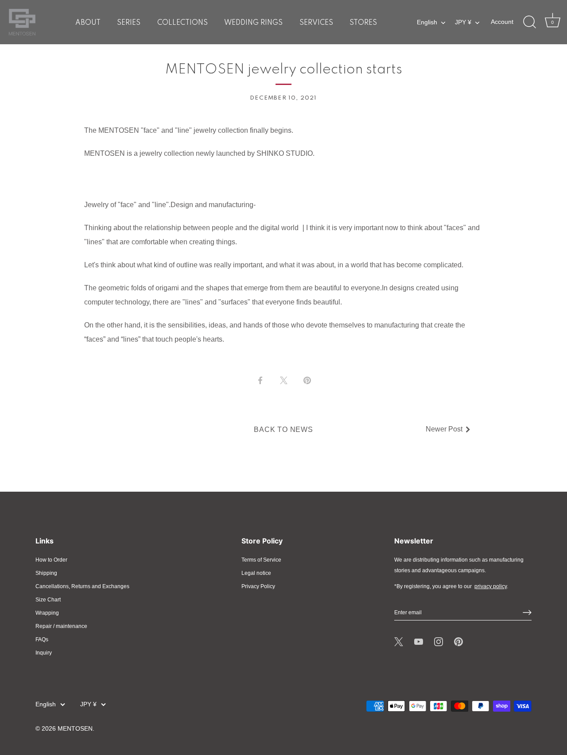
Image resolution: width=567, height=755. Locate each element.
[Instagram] (438, 642)
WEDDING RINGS (253, 23)
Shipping (46, 573)
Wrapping (47, 613)
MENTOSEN (75, 728)
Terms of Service (261, 560)
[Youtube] (418, 642)
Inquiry (43, 653)
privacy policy (490, 586)
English (427, 22)
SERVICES (316, 23)
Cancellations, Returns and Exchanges (82, 586)
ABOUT (88, 23)
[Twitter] (398, 642)
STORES (363, 23)
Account (502, 22)
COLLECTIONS (182, 23)
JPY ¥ (463, 22)
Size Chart (48, 600)
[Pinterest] (458, 642)
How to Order (51, 560)
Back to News (283, 429)
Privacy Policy (258, 586)
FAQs (41, 639)
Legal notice (256, 573)
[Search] (529, 22)
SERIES (128, 23)
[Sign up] (527, 612)
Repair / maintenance (61, 626)
